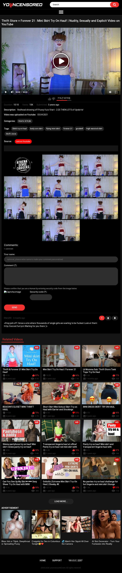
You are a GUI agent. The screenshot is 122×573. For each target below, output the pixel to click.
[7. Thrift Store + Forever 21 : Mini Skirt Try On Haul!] (23, 208)
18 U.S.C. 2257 (75, 560)
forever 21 (67, 129)
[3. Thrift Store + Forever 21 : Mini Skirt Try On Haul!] (99, 165)
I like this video (49, 98)
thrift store (11, 134)
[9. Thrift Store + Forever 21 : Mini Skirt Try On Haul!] (99, 208)
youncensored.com (58, 568)
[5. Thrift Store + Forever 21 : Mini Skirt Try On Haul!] (61, 186)
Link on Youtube (23, 141)
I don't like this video (53, 98)
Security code (36, 292)
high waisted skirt (94, 129)
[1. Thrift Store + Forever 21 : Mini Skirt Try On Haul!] (23, 165)
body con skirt (36, 129)
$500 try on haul (19, 129)
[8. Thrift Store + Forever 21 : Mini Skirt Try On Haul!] (61, 208)
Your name (9, 254)
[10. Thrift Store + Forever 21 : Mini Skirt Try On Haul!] (61, 230)
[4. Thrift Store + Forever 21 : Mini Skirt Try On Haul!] (23, 186)
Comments (11, 245)
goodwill (79, 129)
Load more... (61, 501)
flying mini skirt (53, 129)
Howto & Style (24, 121)
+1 (108, 318)
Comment (9, 265)
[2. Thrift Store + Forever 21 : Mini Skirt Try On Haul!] (61, 165)
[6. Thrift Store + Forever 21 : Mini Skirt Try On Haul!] (99, 186)
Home (43, 560)
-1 (115, 318)
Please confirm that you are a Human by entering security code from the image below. (40, 289)
